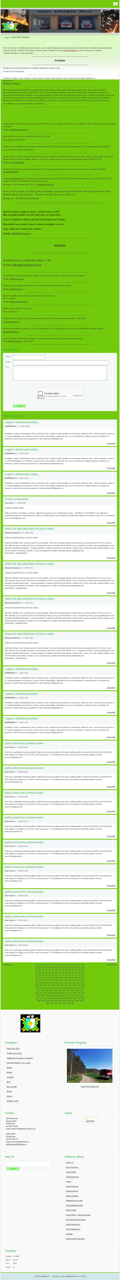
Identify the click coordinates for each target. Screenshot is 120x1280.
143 (39, 990)
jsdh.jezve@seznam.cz (19, 302)
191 (47, 1000)
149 (64, 990)
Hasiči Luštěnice (72, 1196)
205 (68, 1003)
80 (40, 977)
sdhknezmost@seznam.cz (16, 1144)
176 (81, 995)
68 (50, 975)
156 (45, 993)
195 (64, 1000)
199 (81, 1000)
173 (68, 995)
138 (66, 988)
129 (78, 985)
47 (79, 969)
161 (66, 993)
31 (76, 967)
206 (72, 1003)
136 (58, 988)
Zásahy (9, 1068)
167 (43, 995)
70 (56, 975)
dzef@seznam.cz (16, 289)
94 (37, 980)
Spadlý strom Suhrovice (90, 1086)
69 (53, 975)
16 (77, 964)
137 (62, 988)
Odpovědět (111, 443)
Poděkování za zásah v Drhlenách (20, 1058)
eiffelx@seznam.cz (15, 341)
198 (76, 1000)
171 (60, 995)
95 (40, 980)
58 (66, 972)
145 (47, 990)
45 (73, 969)
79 (37, 977)
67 (46, 975)
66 (43, 975)
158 (53, 993)
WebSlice (56, 1276)
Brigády (9, 1072)
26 (59, 967)
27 (63, 967)
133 (45, 988)
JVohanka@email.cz (10, 172)
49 (37, 972)
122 (49, 985)
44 (69, 969)
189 (39, 1000)
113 (61, 982)
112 (57, 982)
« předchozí (7, 964)
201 (51, 1003)
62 (79, 972)
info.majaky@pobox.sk (11, 83)
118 (82, 982)
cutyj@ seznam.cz (17, 279)
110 (49, 982)
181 (53, 998)
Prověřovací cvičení (14, 1053)
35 (40, 969)
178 (41, 998)
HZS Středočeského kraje (76, 1220)
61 (76, 972)
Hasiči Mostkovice (73, 1224)
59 (69, 972)
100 (56, 980)
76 (76, 975)
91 (76, 977)
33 (82, 967)
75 (73, 975)
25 (56, 967)
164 (79, 993)
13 (67, 964)
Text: (7, 367)
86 (59, 977)
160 (62, 993)
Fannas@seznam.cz (11, 322)
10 (57, 964)
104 (73, 980)
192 (51, 1000)
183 (62, 998)
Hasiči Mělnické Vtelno (74, 1205)
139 (70, 988)
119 (36, 985)
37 (46, 969)
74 (69, 975)
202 (55, 1003)
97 (46, 980)
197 (72, 1000)
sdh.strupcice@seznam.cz (26, 265)
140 (74, 988)
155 (41, 993)
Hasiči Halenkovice (73, 1229)
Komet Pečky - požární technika (78, 1215)
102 (65, 980)
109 (45, 982)
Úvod (7, 37)
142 (83, 988)
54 (53, 972)
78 (82, 975)
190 (43, 1000)
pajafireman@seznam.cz (19, 130)
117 (78, 982)
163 (74, 993)
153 (81, 990)
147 (55, 990)
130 (82, 985)
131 (36, 988)
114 (66, 982)
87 (63, 977)
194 (60, 1000)
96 (43, 980)
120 (40, 985)
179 (45, 998)
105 (77, 980)
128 (74, 985)
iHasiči (68, 1181)
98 (50, 980)
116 (74, 982)
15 (73, 964)
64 (37, 975)
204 (64, 1003)
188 (83, 998)
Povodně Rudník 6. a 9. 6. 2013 (18, 1063)
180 (49, 998)
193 (55, 1000)
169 (51, 995)
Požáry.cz (70, 1162)
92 (79, 977)
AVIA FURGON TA (16, 178)
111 (53, 982)
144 (43, 990)
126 (65, 985)
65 (40, 975)
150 (68, 990)
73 (66, 975)
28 (66, 967)
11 (60, 964)
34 (37, 969)
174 (72, 995)
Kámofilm (69, 1234)
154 (36, 993)
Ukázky (9, 1096)
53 (50, 972)
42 (63, 969)
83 (50, 977)
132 (41, 988)
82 (46, 977)
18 (83, 964)
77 (79, 975)
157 (49, 993)
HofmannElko (71, 1172)
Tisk (63, 1276)
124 (57, 985)
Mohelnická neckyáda (74, 1200)
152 (76, 990)
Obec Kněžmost (72, 1167)
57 (63, 972)
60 (73, 972)
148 (60, 990)
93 (82, 977)
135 (53, 988)
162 (70, 993)
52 (46, 972)
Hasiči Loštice (71, 1210)
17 (80, 964)
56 (59, 972)
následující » (112, 964)
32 (79, 967)
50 (40, 972)
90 (73, 977)
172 (64, 995)
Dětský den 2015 (13, 1048)
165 (83, 993)
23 (50, 967)
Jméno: (8, 356)
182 (58, 998)
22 (46, 967)
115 (70, 982)
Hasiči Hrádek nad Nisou (75, 1239)
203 (60, 1003)
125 (61, 985)
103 (69, 980)
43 (66, 969)
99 (53, 980)
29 (69, 967)
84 (53, 977)
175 (76, 995)
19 (37, 967)
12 (63, 964)
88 (66, 977)
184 (66, 998)
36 (43, 969)
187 (79, 998)
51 (43, 972)
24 (53, 967)
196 (68, 1000)
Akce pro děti (12, 1087)
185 (70, 998)
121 (44, 985)
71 (59, 975)
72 (63, 975)
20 (40, 967)
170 (55, 995)
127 (70, 985)
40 (56, 969)
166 (39, 995)
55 (56, 972)
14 (70, 964)
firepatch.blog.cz (72, 1191)
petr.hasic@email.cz (16, 162)
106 (82, 980)
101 (61, 980)
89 (69, 977)
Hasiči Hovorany (72, 1186)
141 (79, 988)
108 (41, 982)
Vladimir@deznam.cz (11, 332)
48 (82, 969)
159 (58, 993)
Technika (10, 1077)
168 (47, 995)
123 (53, 985)
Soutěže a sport (13, 1101)
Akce (8, 1082)
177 (36, 998)
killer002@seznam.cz (21, 233)
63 (82, 972)
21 (43, 967)
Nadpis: (8, 362)
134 (49, 988)
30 (73, 967)
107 (37, 982)
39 (53, 969)
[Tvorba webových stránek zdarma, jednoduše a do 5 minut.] (51, 1276)
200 (47, 1003)
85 (56, 977)
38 (50, 969)
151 (72, 990)
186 (74, 998)
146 (51, 990)
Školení (9, 1091)
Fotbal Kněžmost (72, 1177)
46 (76, 969)
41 (59, 969)
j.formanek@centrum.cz (45, 184)
